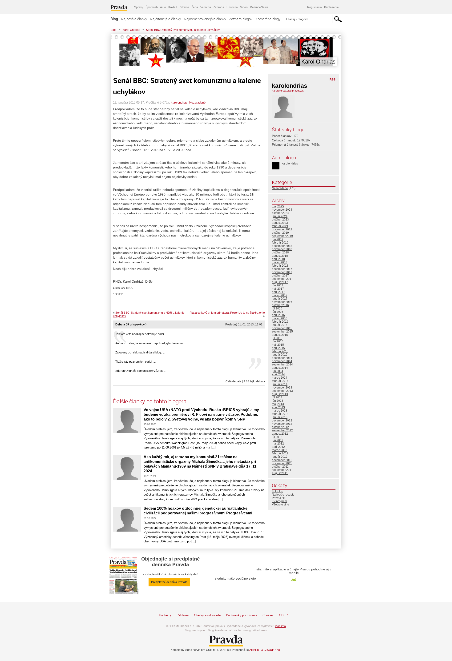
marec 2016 (279, 318)
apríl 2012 (278, 447)
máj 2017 (278, 288)
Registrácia (314, 7)
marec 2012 (279, 450)
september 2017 (282, 278)
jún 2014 (277, 371)
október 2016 (280, 305)
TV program (279, 501)
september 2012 (282, 430)
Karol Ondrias (131, 30)
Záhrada (218, 7)
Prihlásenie (331, 7)
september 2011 (282, 470)
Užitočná (232, 7)
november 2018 (282, 249)
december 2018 (282, 246)
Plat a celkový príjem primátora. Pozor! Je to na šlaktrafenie (227, 312)
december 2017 (282, 269)
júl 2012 (277, 437)
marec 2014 (279, 377)
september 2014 (282, 364)
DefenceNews (259, 7)
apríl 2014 (278, 374)
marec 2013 (279, 410)
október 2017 (280, 275)
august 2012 (280, 433)
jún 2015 (277, 341)
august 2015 (280, 335)
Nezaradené (197, 102)
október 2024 (280, 213)
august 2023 (280, 222)
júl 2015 (277, 338)
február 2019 (280, 242)
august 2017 (280, 282)
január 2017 (279, 298)
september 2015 (282, 331)
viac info (280, 626)
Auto (163, 7)
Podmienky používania (241, 615)
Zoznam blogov (240, 18)
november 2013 (282, 387)
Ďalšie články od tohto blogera (149, 401)
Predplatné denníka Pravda (169, 582)
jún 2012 (277, 440)
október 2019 (280, 232)
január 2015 (279, 354)
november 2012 (282, 423)
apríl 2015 (278, 348)
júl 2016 (277, 308)
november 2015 (282, 328)
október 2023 (280, 219)
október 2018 (280, 252)
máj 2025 (278, 206)
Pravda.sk (278, 498)
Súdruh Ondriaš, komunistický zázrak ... (140, 371)
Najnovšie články (134, 18)
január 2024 (279, 216)
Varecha (205, 7)
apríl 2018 (278, 259)
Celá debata (233, 381)
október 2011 (280, 466)
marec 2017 (279, 295)
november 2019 (282, 229)
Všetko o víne (280, 504)
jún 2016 (277, 311)
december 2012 (282, 420)
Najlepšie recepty (283, 494)
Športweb (151, 7)
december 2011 (282, 460)
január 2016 (279, 325)
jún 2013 (277, 400)
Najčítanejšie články (165, 18)
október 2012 (280, 427)
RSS (332, 79)
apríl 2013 (278, 407)
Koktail (172, 7)
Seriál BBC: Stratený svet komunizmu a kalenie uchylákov (183, 30)
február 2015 (280, 351)
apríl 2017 (278, 292)
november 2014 (282, 361)
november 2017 (282, 272)
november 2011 (282, 463)
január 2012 (279, 456)
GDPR (283, 615)
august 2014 (280, 367)
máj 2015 (278, 344)
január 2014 (279, 384)
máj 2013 (278, 404)
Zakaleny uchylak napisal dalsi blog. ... (140, 352)
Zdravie (184, 7)
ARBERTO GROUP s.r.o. (265, 650)
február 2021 (280, 226)
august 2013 (280, 394)
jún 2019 (277, 239)
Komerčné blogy (267, 18)
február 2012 (280, 453)
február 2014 (280, 381)
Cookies (268, 615)
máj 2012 (278, 443)
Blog (114, 18)
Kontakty (165, 615)
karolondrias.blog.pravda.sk (288, 90)
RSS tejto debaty (254, 381)
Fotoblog (277, 491)
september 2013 (282, 391)
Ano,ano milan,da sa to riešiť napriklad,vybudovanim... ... (151, 343)
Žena (194, 7)
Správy (138, 7)
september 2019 (282, 236)
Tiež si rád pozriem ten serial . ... (135, 361)
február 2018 (280, 265)
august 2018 (280, 255)
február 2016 (280, 321)
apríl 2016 (278, 315)
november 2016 (282, 302)
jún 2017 (277, 285)
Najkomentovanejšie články (205, 18)
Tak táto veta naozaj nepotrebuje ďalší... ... (142, 334)
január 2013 (279, 417)
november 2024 (282, 209)
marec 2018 (279, 262)
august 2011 (280, 473)
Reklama (183, 615)
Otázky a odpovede (207, 615)
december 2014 (282, 358)
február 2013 (280, 414)
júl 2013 (277, 397)
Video (244, 7)
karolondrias (179, 102)
